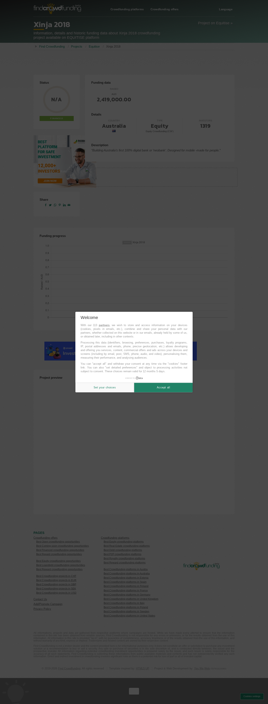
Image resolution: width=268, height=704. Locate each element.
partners (104, 325)
